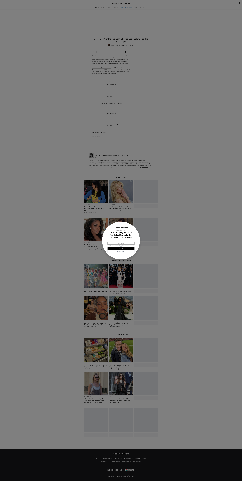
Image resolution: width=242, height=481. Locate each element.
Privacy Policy (129, 245)
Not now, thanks (121, 251)
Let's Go (121, 248)
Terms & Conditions (123, 245)
